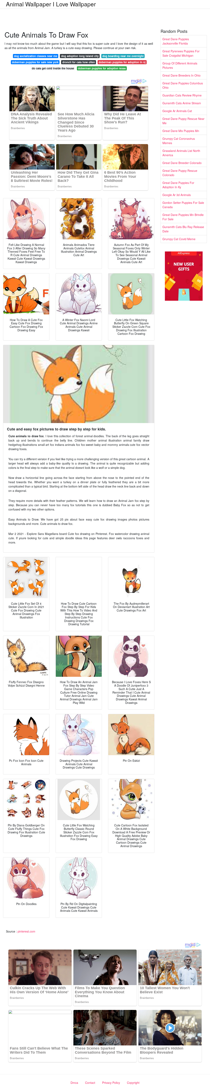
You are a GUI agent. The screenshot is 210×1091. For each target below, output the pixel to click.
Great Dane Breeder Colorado (182, 163)
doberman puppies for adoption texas (102, 68)
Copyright (133, 1083)
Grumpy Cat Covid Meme (178, 239)
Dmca (74, 1083)
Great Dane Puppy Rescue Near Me (183, 121)
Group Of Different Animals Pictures (179, 65)
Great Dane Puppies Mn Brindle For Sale (183, 217)
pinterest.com (26, 931)
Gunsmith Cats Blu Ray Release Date (183, 229)
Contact (90, 1083)
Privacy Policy (111, 1083)
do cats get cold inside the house (53, 68)
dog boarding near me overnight (123, 56)
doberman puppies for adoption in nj (122, 62)
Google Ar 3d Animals (176, 195)
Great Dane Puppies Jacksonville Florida (175, 41)
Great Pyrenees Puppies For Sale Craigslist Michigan (181, 53)
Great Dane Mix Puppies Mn (180, 131)
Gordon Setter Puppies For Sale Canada (183, 205)
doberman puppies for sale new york (35, 62)
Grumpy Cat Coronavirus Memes (178, 141)
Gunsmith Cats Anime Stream (181, 103)
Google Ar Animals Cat (177, 111)
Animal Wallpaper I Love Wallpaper (51, 3)
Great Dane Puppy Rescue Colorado (179, 173)
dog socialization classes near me (35, 56)
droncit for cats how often (78, 62)
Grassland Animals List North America (181, 153)
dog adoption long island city (80, 56)
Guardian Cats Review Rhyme (182, 95)
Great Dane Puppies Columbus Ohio (182, 85)
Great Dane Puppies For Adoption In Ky (178, 185)
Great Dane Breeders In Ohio (181, 75)
